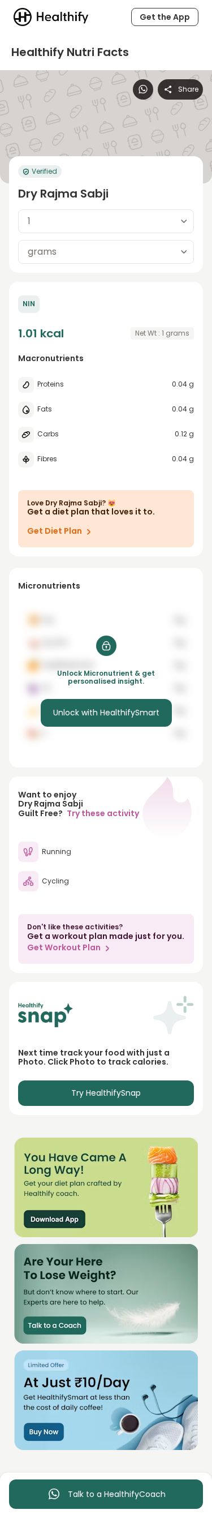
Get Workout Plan (64, 947)
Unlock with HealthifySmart (106, 712)
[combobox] (106, 221)
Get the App (165, 17)
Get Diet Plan (54, 531)
